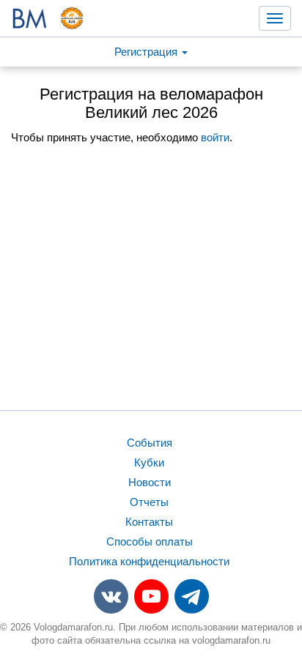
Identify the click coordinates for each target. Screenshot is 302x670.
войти (215, 137)
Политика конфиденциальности (149, 561)
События (149, 442)
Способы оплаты (149, 541)
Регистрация (147, 51)
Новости (149, 482)
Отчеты (149, 502)
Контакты (149, 521)
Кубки (149, 462)
